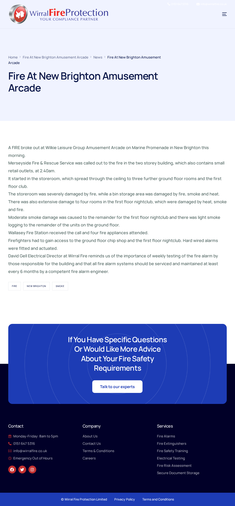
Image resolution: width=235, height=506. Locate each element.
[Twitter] (22, 469)
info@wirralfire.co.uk (214, 4)
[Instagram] (32, 469)
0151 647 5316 (179, 4)
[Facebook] (12, 469)
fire (14, 286)
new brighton (36, 286)
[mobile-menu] (216, 14)
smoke (60, 286)
